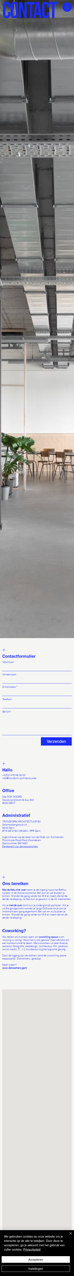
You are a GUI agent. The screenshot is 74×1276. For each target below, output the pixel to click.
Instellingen (35, 1268)
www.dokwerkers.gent (14, 967)
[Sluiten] (68, 1236)
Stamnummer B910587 (15, 843)
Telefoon (7, 699)
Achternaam (9, 674)
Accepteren (35, 1259)
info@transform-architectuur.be (19, 778)
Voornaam (8, 662)
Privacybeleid (31, 1249)
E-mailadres (9, 687)
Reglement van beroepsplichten (20, 846)
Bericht (6, 711)
